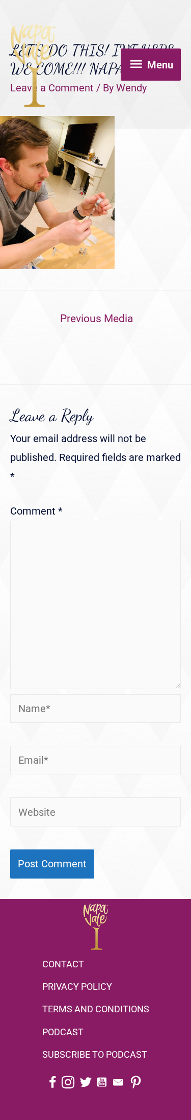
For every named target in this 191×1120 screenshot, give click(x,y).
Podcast (63, 1032)
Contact (63, 964)
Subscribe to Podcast (94, 1054)
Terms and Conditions (95, 1009)
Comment (36, 511)
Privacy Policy (77, 986)
